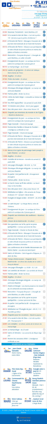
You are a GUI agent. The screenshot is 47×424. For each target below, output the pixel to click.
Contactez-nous (25, 418)
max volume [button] (40, 6)
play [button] (4, 5)
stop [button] (9, 5)
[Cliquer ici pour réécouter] (44, 32)
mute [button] (32, 6)
